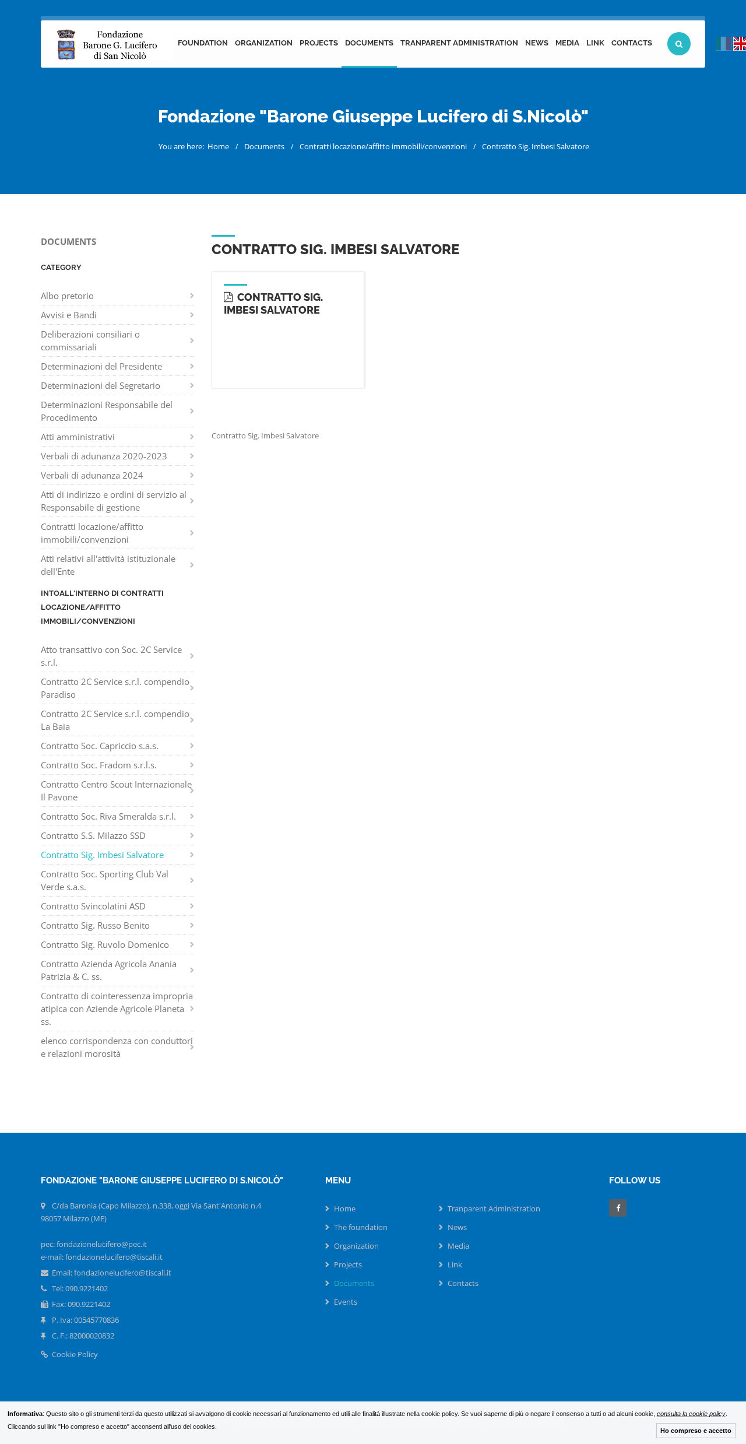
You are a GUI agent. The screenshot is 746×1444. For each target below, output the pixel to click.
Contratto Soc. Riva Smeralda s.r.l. (108, 816)
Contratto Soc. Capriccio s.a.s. (100, 745)
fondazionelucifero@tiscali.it (122, 1272)
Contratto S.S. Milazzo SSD (93, 835)
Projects (319, 42)
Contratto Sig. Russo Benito (95, 925)
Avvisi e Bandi (69, 315)
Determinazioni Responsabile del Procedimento (107, 411)
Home (218, 146)
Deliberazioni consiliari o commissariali (90, 340)
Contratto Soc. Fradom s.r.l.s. (99, 765)
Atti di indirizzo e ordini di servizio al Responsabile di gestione (113, 501)
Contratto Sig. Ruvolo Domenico (105, 944)
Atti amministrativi (78, 436)
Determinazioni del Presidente (101, 366)
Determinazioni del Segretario (100, 385)
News (536, 42)
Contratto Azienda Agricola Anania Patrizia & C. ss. (109, 970)
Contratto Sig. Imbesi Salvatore (535, 146)
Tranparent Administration (459, 42)
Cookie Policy (74, 1354)
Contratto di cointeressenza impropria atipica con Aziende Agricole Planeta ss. (117, 1008)
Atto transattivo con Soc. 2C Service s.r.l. (111, 656)
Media (567, 42)
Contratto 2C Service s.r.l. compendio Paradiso (115, 688)
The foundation (361, 1227)
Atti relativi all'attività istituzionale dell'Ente (108, 565)
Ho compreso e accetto (695, 1430)
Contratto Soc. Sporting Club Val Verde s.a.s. (104, 880)
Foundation (203, 42)
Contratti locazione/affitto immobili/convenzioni (383, 146)
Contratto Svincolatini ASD (93, 906)
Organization (264, 42)
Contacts (631, 42)
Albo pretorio (67, 295)
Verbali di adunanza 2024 (92, 475)
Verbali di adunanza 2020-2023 (104, 456)
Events (345, 1302)
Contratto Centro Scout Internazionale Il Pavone (116, 790)
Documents (369, 42)
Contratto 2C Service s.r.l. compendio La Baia (115, 720)
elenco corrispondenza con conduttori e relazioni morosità (117, 1047)
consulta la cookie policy (691, 1413)
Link (595, 42)
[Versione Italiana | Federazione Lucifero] (723, 43)
